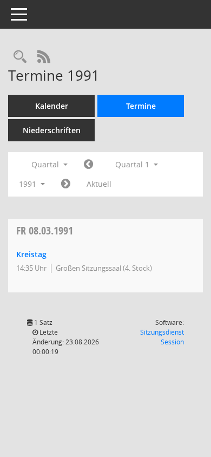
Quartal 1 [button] (133, 164)
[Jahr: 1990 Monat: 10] (88, 164)
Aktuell (99, 184)
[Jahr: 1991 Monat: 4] (65, 184)
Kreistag (31, 254)
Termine (141, 106)
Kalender (51, 106)
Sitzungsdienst (162, 337)
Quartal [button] (46, 164)
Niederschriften (52, 130)
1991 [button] (28, 184)
